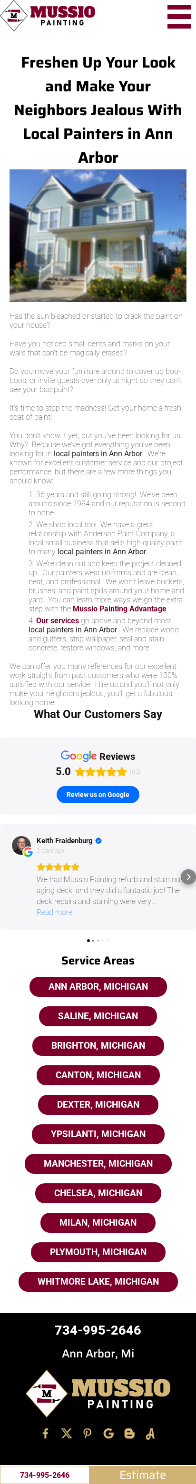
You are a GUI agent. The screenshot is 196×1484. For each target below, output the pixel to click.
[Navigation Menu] (179, 16)
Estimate (142, 1475)
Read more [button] (54, 912)
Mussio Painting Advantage (120, 608)
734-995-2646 (44, 1475)
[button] (7, 877)
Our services (57, 620)
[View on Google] (21, 845)
